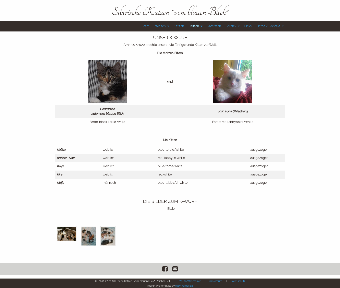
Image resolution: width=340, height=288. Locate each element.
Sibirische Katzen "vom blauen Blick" (170, 12)
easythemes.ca (184, 285)
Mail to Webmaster (190, 281)
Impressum (215, 281)
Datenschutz (237, 281)
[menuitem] (145, 26)
